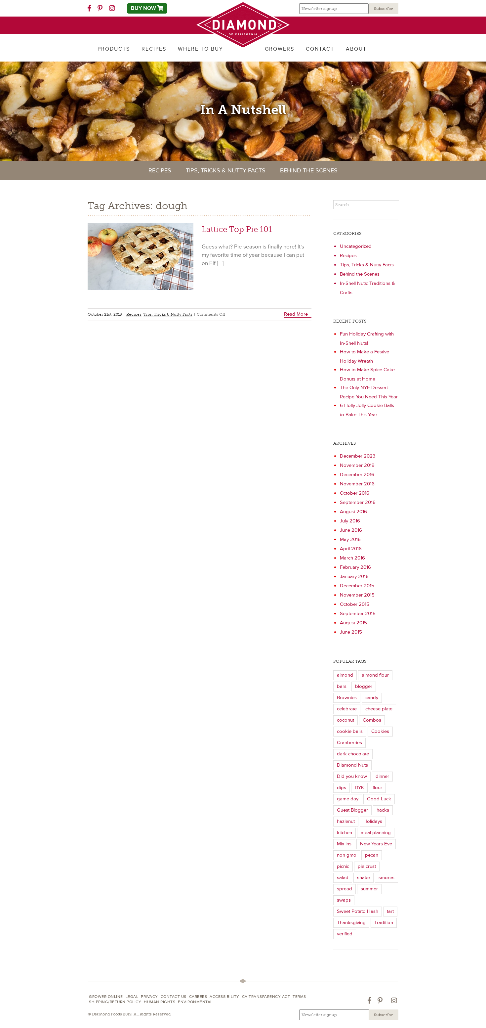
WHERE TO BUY (200, 49)
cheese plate (378, 709)
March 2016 (352, 558)
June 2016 (351, 530)
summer (369, 889)
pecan (371, 855)
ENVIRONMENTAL (195, 1002)
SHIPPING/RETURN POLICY (115, 1002)
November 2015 (357, 595)
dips (341, 787)
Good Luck (379, 799)
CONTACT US (173, 996)
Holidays (372, 821)
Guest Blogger (352, 810)
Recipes (159, 170)
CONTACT (320, 49)
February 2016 (355, 567)
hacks (383, 810)
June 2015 (351, 632)
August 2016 (353, 512)
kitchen (344, 832)
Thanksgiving (351, 922)
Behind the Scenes (309, 170)
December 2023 (357, 456)
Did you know (352, 776)
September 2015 (358, 613)
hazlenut (346, 821)
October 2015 (354, 604)
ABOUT (356, 49)
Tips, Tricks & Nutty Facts (225, 170)
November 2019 (357, 465)
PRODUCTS (114, 49)
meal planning (376, 832)
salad (342, 877)
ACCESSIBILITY (224, 996)
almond (345, 675)
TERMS (299, 996)
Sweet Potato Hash (357, 911)
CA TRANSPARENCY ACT (266, 996)
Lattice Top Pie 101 (237, 229)
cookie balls (350, 731)
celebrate (347, 709)
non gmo (346, 855)
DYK (359, 787)
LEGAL (132, 996)
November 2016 (357, 484)
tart (390, 911)
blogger (363, 686)
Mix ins (344, 844)
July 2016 (350, 521)
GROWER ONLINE (106, 996)
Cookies (380, 731)
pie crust (367, 866)
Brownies (347, 697)
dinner (382, 776)
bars (341, 686)
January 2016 (354, 576)
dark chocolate (353, 754)
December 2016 (357, 474)
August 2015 (353, 623)
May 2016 (350, 539)
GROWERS (279, 49)
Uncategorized (356, 246)
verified (344, 934)
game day (347, 799)
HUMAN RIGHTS (159, 1002)
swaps (344, 900)
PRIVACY (149, 996)
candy (371, 697)
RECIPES (154, 49)
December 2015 (357, 586)
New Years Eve (376, 844)
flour (377, 787)
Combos (372, 720)
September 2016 (358, 502)
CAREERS (198, 996)
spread (344, 889)
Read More (296, 314)
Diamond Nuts (352, 765)
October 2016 (354, 493)
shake (363, 877)
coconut (345, 720)
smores (386, 877)
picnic (343, 866)
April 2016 (351, 549)
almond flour (375, 675)
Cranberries (349, 742)
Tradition (383, 922)
